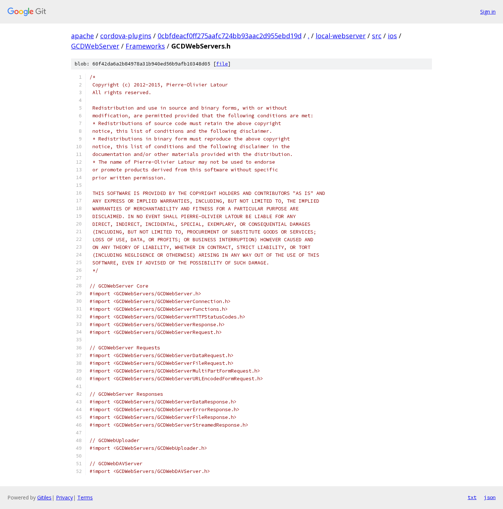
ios (392, 35)
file (222, 64)
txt (472, 497)
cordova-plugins (125, 35)
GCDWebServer (95, 46)
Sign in (488, 11)
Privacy (64, 497)
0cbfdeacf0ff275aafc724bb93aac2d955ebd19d (230, 35)
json (490, 497)
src (376, 35)
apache (82, 35)
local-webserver (341, 35)
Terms (85, 497)
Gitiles (44, 497)
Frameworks (145, 46)
